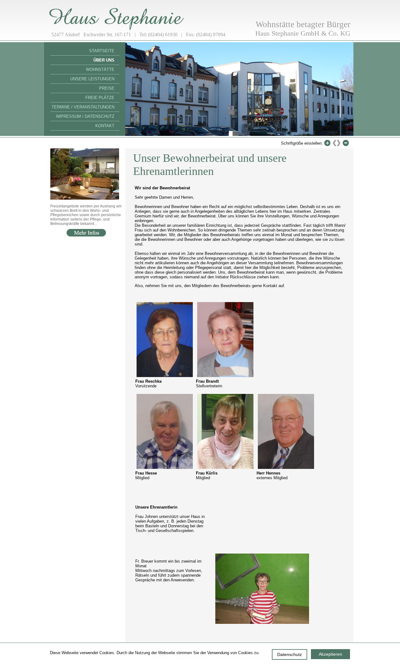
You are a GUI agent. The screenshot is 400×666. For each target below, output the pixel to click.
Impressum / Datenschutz (85, 116)
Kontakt (104, 125)
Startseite (101, 50)
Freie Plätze (99, 97)
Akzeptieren (330, 654)
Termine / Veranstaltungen (83, 107)
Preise (106, 88)
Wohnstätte (100, 69)
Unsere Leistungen (92, 79)
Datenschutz (289, 654)
